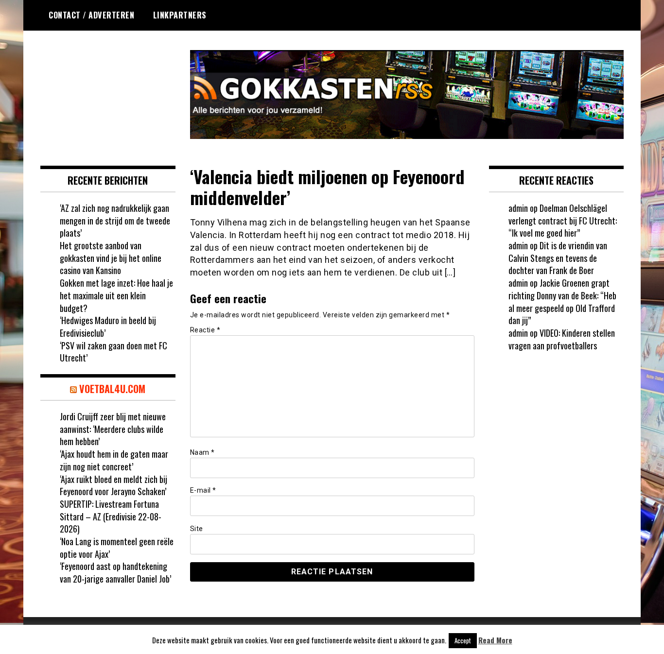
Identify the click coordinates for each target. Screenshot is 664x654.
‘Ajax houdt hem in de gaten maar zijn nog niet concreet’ (114, 460)
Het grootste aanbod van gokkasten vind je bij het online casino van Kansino (110, 257)
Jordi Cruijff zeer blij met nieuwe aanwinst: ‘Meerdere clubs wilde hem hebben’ (113, 428)
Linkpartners (180, 15)
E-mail (203, 490)
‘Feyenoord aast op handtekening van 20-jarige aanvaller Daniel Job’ (115, 572)
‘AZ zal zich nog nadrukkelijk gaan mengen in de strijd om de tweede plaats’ (115, 220)
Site (196, 529)
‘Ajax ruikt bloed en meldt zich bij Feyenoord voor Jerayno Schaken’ (113, 485)
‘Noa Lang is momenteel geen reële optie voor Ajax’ (117, 547)
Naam (202, 452)
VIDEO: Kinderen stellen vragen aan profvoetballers (561, 339)
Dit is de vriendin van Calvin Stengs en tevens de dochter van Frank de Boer (557, 257)
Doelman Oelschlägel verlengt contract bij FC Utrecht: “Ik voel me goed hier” (562, 220)
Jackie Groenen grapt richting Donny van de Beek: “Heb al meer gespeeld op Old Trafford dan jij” (562, 301)
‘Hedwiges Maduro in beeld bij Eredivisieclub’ (108, 326)
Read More (495, 640)
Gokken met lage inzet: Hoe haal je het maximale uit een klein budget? (116, 295)
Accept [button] (462, 640)
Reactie (205, 330)
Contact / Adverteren (91, 15)
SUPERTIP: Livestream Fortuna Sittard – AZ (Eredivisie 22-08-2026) (110, 516)
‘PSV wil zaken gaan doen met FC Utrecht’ (113, 351)
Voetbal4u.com (112, 388)
